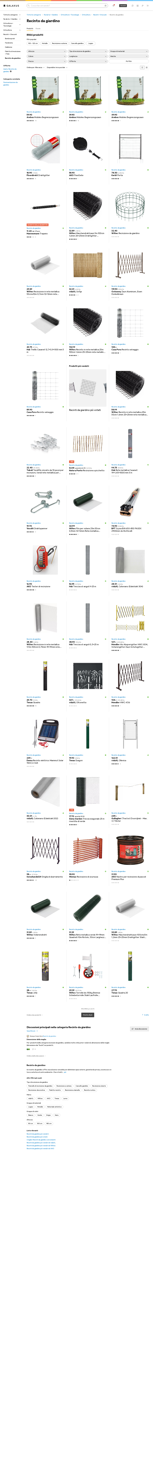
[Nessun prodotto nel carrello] (147, 5)
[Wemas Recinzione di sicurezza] (88, 860)
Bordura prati (10, 39)
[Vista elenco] (146, 67)
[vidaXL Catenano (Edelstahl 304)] (130, 569)
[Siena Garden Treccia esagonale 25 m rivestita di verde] (88, 802)
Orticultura (7, 30)
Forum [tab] (38, 29)
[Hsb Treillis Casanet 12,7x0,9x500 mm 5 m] (45, 332)
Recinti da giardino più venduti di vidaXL (41, 1143)
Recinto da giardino (13, 58)
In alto (146, 1015)
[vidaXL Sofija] (88, 274)
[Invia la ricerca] (29, 6)
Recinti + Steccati (10, 34)
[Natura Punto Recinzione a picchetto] (88, 453)
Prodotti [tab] (30, 29)
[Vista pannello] (142, 67)
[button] (63, 112)
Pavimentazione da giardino (10, 83)
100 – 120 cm (33, 43)
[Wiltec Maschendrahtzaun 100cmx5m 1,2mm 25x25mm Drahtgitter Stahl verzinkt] (130, 918)
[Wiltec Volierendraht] (45, 918)
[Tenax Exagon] (88, 743)
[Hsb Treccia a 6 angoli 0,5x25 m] (88, 627)
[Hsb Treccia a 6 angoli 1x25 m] (88, 569)
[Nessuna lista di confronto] (137, 5)
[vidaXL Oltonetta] (88, 685)
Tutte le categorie (10, 15)
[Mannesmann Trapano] (45, 216)
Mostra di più (87, 1015)
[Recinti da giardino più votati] (87, 388)
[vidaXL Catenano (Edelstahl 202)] (45, 802)
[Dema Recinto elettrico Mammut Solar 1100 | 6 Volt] (45, 743)
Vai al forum (31, 1031)
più (65, 1072)
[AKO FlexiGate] (88, 158)
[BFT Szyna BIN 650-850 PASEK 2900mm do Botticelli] (130, 511)
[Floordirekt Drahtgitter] (45, 158)
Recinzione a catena (59, 43)
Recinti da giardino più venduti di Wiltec (41, 1146)
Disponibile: (51, 67)
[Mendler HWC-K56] (130, 685)
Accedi (123, 6)
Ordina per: (31, 67)
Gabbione (8, 47)
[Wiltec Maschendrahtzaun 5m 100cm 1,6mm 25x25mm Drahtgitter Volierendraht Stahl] (88, 216)
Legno (90, 43)
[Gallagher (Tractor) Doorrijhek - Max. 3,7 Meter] (130, 802)
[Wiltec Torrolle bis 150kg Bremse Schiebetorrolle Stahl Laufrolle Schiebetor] (88, 976)
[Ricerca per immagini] (105, 6)
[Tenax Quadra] (45, 685)
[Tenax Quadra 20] (130, 976)
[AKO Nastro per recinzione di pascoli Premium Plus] (130, 860)
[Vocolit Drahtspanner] (45, 511)
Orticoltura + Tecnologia (8, 24)
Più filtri (129, 61)
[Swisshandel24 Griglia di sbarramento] (45, 860)
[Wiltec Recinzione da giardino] (130, 216)
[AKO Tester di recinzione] (45, 569)
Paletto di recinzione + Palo (13, 52)
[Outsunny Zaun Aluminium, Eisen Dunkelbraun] (130, 274)
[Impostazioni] (113, 5)
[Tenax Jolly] (45, 976)
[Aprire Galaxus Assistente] (132, 5)
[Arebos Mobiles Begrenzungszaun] (45, 100)
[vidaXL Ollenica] (130, 743)
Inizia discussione (141, 1029)
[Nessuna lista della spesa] (142, 5)
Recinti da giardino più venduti (38, 1134)
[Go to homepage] (11, 5)
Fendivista (9, 43)
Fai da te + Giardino (10, 19)
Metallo (45, 43)
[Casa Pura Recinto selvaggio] (130, 332)
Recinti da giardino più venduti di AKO (40, 1149)
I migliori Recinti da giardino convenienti (41, 1140)
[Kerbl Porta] (130, 158)
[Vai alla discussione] (87, 1042)
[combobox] (39, 67)
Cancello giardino (77, 43)
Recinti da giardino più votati (37, 1137)
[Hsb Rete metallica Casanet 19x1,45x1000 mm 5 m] (130, 453)
